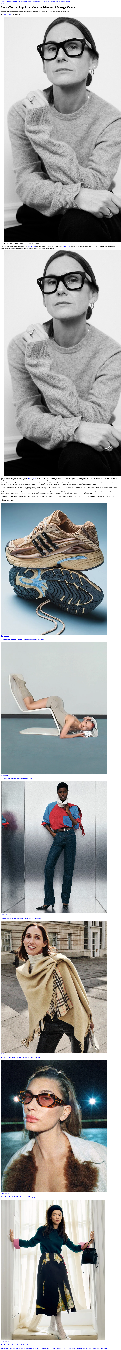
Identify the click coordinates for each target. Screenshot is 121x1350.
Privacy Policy (85, 1348)
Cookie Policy (93, 1348)
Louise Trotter (32, 246)
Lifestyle (34, 1)
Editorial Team (7, 14)
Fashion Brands (52, 1)
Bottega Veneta (66, 246)
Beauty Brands (60, 1)
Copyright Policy (102, 1348)
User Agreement (76, 1348)
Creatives (67, 1)
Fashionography (5, 1)
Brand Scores (44, 1)
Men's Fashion (24, 1)
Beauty (30, 1)
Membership (64, 1348)
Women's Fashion (15, 1)
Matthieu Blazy (32, 478)
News (2, 3)
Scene (38, 1)
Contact (70, 1348)
